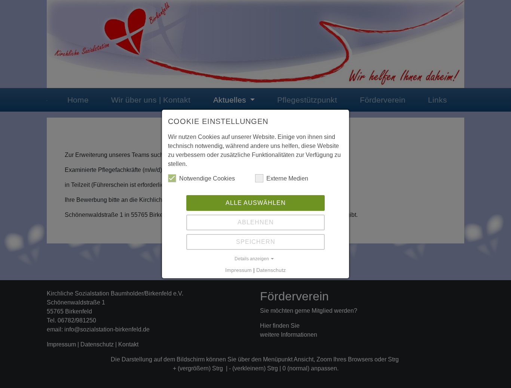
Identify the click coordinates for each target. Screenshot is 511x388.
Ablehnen (256, 222)
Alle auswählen (256, 203)
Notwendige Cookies (207, 178)
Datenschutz (271, 270)
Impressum (238, 270)
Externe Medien (287, 178)
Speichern (255, 242)
